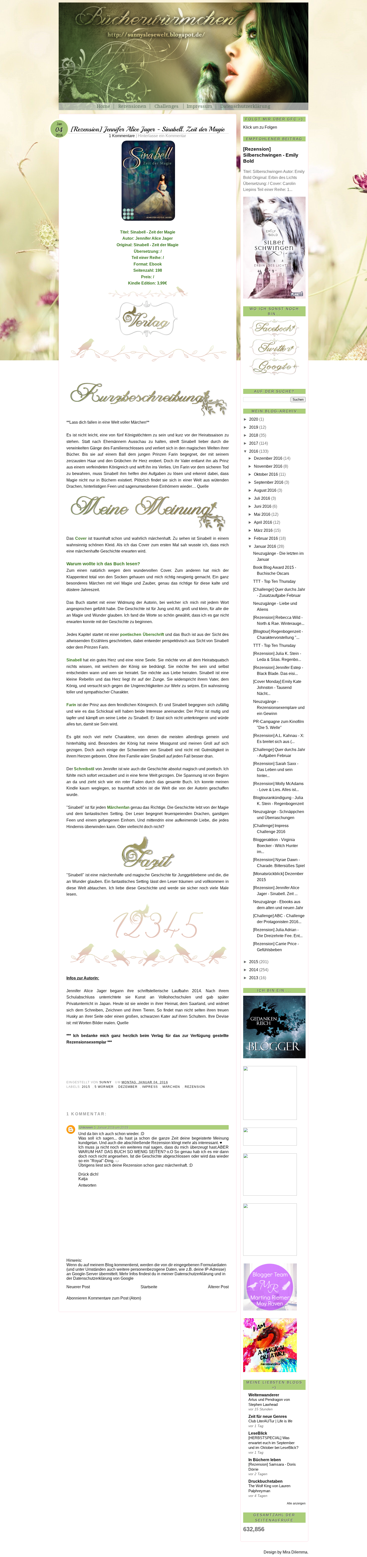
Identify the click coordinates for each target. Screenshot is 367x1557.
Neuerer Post (78, 1287)
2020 (253, 419)
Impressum (199, 106)
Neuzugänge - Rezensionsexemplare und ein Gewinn (279, 707)
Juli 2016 (262, 498)
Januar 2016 (265, 546)
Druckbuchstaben (265, 1481)
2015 (86, 1087)
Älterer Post (218, 1287)
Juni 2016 (262, 506)
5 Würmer (104, 1087)
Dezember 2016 (268, 458)
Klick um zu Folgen (260, 127)
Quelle (203, 486)
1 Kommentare (147, 136)
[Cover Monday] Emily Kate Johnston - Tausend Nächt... (277, 687)
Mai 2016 (262, 514)
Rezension (195, 1087)
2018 (253, 435)
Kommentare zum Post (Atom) (114, 1298)
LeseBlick (257, 1433)
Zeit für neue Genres (267, 1416)
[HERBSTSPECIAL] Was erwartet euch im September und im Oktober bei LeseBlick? (273, 1443)
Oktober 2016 (266, 474)
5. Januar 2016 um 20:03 (111, 1127)
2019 (253, 427)
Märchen (171, 1087)
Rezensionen (132, 106)
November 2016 (268, 466)
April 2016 (263, 522)
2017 (253, 443)
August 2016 (265, 490)
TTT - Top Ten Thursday (274, 581)
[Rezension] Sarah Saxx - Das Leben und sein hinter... (275, 769)
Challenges (167, 106)
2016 (253, 451)
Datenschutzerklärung (245, 106)
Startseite (149, 1287)
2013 (253, 978)
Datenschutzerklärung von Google (103, 1278)
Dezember (128, 1087)
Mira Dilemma (295, 1552)
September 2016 (268, 482)
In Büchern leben (264, 1460)
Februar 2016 (266, 538)
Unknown (86, 1127)
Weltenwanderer (263, 1395)
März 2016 (263, 530)
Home (103, 106)
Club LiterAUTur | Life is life (270, 1421)
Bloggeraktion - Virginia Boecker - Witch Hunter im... (275, 846)
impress (150, 1087)
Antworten (87, 1185)
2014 (253, 970)
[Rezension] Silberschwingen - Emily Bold (270, 155)
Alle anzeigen (296, 1503)
